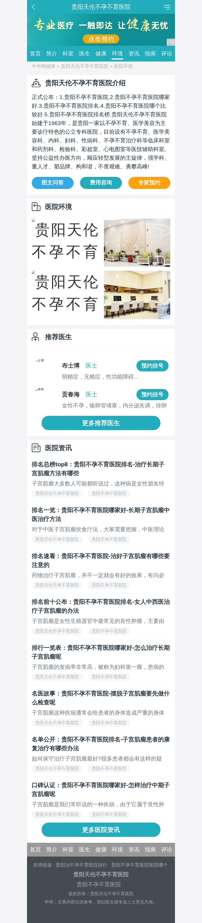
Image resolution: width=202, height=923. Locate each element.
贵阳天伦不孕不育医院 (84, 66)
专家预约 (149, 182)
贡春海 (71, 394)
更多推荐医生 (101, 423)
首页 (35, 53)
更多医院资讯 (101, 829)
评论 (166, 53)
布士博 (71, 365)
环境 (117, 53)
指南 (150, 53)
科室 (68, 53)
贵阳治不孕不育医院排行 (81, 865)
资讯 (133, 53)
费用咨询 (101, 182)
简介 (51, 53)
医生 (84, 53)
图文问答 (53, 182)
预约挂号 (152, 366)
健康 (101, 53)
